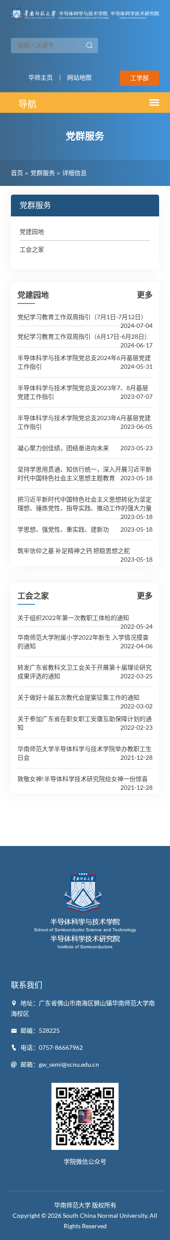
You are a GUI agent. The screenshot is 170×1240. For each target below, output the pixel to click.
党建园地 (32, 231)
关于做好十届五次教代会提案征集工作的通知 (78, 697)
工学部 (139, 77)
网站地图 (79, 77)
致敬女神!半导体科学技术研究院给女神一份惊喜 (82, 778)
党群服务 (43, 172)
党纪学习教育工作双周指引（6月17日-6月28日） (83, 336)
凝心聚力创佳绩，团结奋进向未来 (63, 448)
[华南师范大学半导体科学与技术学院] (85, 12)
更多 (145, 295)
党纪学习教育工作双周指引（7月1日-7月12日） (82, 316)
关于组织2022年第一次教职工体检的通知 (73, 617)
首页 (17, 172)
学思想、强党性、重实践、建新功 (63, 529)
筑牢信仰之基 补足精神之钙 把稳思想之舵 (73, 550)
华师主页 (40, 77)
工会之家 (32, 249)
